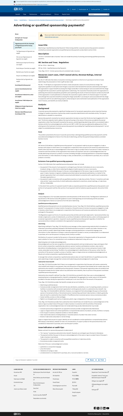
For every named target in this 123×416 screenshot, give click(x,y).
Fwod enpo (56, 379)
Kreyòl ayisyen (82, 9)
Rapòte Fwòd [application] (66, 14)
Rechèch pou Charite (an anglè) (25, 72)
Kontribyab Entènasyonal (22, 85)
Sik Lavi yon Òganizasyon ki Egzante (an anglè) (24, 58)
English (74, 396)
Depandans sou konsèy (39, 398)
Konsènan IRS (18, 372)
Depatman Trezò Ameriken (99, 372)
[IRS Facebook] (95, 408)
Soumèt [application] (17, 14)
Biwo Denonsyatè (58, 389)
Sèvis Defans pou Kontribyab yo (41, 378)
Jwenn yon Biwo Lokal (20, 389)
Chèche (108, 14)
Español (74, 372)
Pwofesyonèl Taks (95, 9)
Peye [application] (24, 14)
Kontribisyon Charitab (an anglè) (25, 68)
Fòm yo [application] (56, 14)
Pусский (74, 386)
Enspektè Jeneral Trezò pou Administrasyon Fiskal (100, 376)
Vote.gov (94, 390)
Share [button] (92, 360)
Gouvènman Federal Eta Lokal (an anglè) (24, 96)
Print (102, 360)
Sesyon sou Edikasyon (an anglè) (25, 76)
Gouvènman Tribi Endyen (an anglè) (23, 101)
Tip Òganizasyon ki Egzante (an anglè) (25, 52)
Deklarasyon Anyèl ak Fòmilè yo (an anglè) (25, 64)
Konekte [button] (106, 9)
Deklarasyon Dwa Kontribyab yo (41, 373)
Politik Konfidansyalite (94, 414)
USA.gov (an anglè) (97, 381)
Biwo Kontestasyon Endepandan (39, 384)
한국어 (74, 382)
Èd (68, 9)
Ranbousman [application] (33, 14)
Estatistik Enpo (18, 382)
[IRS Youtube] (107, 408)
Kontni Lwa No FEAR (39, 395)
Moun (16, 34)
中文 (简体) (75, 375)
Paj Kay (16, 20)
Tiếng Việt (75, 389)
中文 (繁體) (75, 379)
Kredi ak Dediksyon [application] (45, 14)
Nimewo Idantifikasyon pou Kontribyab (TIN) (23, 113)
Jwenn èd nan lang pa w (51, 37)
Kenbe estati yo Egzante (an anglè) (24, 80)
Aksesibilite (105, 414)
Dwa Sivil (35, 388)
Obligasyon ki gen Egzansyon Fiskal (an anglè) (24, 107)
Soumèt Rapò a (23, 20)
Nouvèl (74, 9)
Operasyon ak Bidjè (19, 379)
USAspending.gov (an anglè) (100, 384)
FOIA (34, 392)
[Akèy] (18, 8)
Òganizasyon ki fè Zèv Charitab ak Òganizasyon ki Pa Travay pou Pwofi (46, 20)
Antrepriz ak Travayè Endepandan (21, 39)
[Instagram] (101, 408)
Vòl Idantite (56, 375)
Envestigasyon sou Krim (60, 386)
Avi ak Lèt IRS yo (57, 372)
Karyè (15, 375)
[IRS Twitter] (98, 408)
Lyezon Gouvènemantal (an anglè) (23, 90)
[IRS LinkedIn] (104, 408)
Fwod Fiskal (56, 382)
